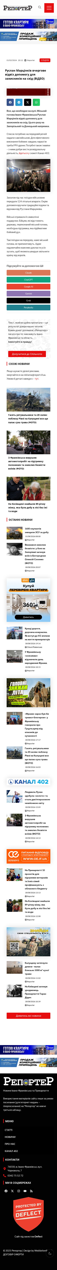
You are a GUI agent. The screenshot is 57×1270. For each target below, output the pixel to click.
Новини (10, 1136)
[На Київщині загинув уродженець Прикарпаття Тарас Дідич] (14, 991)
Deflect (38, 1236)
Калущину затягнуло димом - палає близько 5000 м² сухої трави (37, 968)
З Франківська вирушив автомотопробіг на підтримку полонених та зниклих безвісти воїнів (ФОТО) (37, 824)
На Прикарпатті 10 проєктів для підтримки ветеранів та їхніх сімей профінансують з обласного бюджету (36, 879)
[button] (10, 102)
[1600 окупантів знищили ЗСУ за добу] (14, 533)
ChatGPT (28, 279)
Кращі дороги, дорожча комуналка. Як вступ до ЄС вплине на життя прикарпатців (37, 634)
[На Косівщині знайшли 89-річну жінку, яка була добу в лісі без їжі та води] (14, 905)
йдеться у (24, 153)
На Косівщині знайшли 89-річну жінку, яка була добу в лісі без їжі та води (37, 906)
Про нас (10, 1143)
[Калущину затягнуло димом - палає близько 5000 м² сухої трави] (14, 967)
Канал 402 (11, 1151)
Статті (9, 1130)
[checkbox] (50, 1253)
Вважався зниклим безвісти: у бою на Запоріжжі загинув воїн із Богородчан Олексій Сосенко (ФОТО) (35, 553)
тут (36, 378)
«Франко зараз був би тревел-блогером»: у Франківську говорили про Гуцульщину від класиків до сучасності (37, 724)
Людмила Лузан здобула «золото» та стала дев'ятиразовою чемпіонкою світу (37, 797)
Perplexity (28, 307)
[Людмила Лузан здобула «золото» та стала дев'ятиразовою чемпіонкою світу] (14, 796)
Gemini (28, 293)
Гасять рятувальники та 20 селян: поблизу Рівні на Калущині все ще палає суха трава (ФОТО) (37, 755)
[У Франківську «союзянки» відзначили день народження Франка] (14, 656)
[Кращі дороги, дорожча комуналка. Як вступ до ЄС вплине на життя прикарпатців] (14, 633)
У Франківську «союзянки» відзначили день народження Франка (36, 657)
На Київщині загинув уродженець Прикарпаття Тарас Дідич (36, 992)
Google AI (28, 286)
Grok (28, 300)
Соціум (45, 60)
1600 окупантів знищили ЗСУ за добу (37, 530)
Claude (28, 272)
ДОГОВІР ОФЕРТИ (13, 1254)
